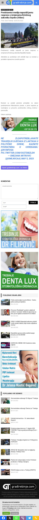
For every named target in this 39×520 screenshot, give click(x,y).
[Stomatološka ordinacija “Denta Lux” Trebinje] (5, 411)
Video (11, 9)
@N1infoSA (7, 150)
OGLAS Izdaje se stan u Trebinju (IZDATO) (23, 470)
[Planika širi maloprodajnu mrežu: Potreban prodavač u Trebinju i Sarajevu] (5, 462)
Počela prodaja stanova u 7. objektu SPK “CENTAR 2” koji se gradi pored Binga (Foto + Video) (24, 430)
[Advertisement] (19, 82)
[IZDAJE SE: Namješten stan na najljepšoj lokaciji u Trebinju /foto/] (5, 452)
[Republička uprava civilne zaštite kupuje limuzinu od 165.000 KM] (5, 335)
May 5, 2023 (27, 158)
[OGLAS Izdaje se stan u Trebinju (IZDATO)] (5, 472)
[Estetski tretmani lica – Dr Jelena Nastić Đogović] (5, 421)
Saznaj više (15, 513)
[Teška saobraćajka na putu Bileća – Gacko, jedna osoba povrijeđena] (5, 302)
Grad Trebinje (9, 21)
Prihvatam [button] (6, 513)
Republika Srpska (5, 9)
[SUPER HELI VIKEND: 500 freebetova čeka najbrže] (5, 345)
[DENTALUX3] (19, 130)
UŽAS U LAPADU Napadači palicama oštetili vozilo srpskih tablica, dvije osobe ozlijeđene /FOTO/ (24, 323)
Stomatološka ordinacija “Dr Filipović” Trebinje (24, 398)
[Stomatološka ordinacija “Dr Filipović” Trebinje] (5, 400)
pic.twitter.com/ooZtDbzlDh (18, 152)
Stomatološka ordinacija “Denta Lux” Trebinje (24, 408)
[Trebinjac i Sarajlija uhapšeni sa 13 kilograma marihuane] (5, 442)
